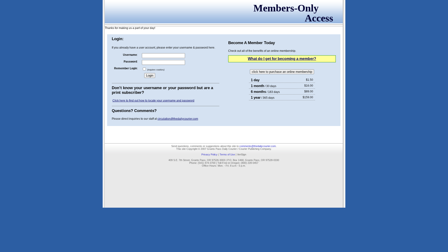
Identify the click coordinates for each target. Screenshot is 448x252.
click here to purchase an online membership (282, 72)
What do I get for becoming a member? (282, 59)
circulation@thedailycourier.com (178, 118)
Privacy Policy (209, 154)
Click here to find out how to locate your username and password (153, 100)
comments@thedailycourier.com (257, 146)
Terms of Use (227, 154)
